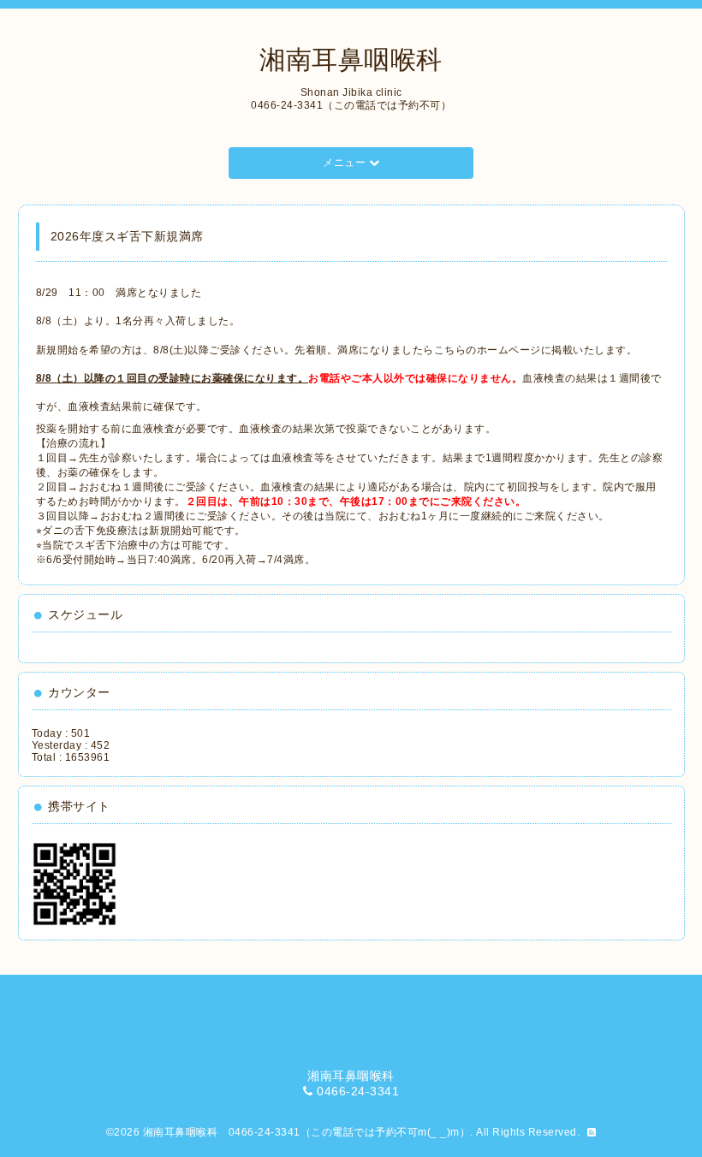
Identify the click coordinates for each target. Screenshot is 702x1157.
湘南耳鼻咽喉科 (351, 59)
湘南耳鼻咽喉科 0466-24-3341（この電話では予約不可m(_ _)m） (307, 1132)
